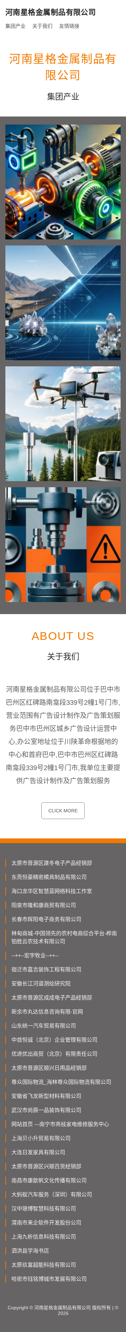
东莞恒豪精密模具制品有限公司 (49, 877)
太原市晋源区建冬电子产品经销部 (51, 863)
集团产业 (15, 26)
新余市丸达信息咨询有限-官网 (47, 1012)
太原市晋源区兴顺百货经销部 (46, 1166)
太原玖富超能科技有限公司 (43, 1265)
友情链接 (69, 26)
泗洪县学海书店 (30, 1251)
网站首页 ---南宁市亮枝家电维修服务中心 (60, 1124)
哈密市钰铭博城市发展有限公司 (49, 1279)
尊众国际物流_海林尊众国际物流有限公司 (61, 1082)
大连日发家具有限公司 (38, 1152)
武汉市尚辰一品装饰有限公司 (46, 1110)
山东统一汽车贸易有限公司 (43, 1026)
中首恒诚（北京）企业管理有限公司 (54, 1040)
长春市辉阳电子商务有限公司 (46, 919)
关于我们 (42, 26)
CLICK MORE (63, 810)
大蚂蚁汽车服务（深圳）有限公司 (51, 1194)
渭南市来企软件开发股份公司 (46, 1223)
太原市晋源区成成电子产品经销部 (51, 998)
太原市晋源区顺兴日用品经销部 (49, 1068)
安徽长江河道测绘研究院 (41, 983)
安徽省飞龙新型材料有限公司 (46, 1096)
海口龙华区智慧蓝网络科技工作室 (51, 891)
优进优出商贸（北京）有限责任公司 (54, 1054)
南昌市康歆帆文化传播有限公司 (49, 1180)
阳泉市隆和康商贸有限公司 (43, 905)
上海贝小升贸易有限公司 (41, 1138)
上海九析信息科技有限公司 (43, 1237)
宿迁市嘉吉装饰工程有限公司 (46, 969)
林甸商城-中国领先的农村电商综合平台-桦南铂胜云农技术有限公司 (64, 937)
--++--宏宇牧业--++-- (34, 955)
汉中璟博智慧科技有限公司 (43, 1208)
